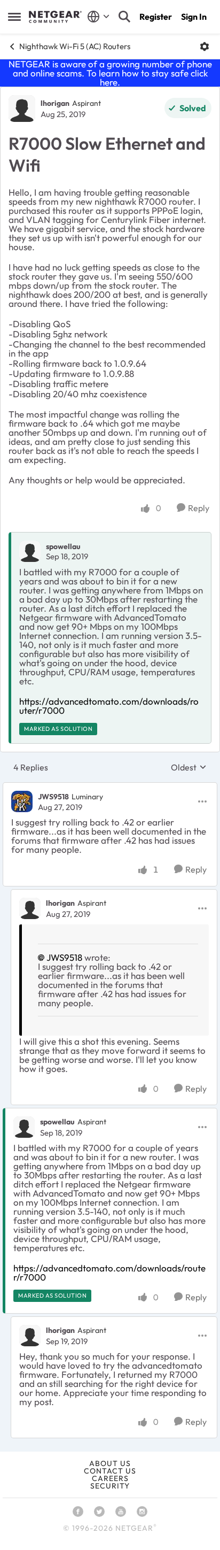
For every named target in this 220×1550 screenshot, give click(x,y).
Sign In (194, 16)
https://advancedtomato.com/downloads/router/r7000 (109, 706)
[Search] (124, 16)
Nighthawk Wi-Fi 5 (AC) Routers (74, 46)
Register (155, 16)
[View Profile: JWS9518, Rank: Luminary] (22, 801)
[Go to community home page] (55, 17)
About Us (110, 1463)
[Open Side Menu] (14, 17)
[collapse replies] (110, 787)
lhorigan (55, 103)
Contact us (110, 1471)
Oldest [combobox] (189, 767)
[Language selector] (98, 16)
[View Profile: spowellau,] (30, 551)
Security (110, 1486)
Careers (110, 1478)
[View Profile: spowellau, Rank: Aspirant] (24, 1127)
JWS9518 (53, 796)
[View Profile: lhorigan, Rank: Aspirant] (22, 108)
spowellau (63, 546)
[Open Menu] (204, 46)
